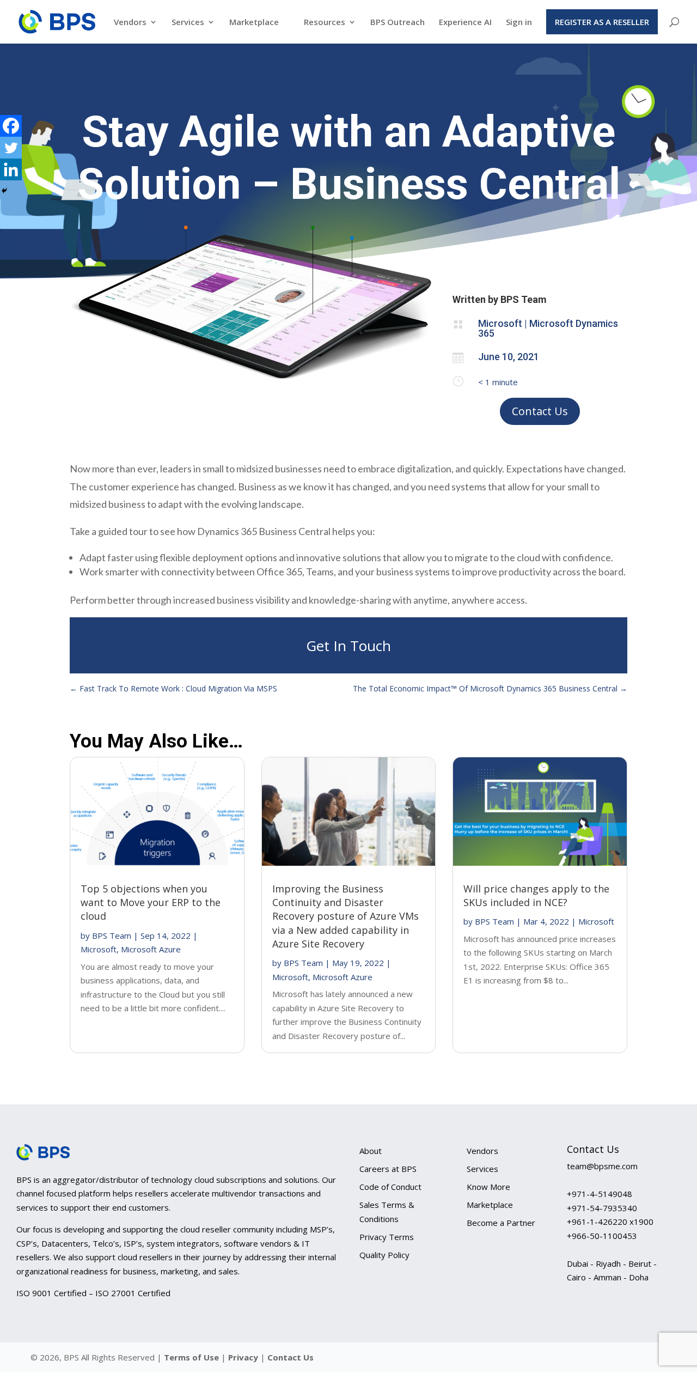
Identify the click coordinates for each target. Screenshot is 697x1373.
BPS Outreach (397, 22)
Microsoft (99, 949)
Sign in (519, 22)
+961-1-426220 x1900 (610, 1221)
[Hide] (4, 190)
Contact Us (540, 411)
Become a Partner (501, 1222)
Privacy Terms (386, 1236)
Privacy (244, 1357)
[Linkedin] (11, 169)
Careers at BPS (388, 1168)
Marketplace (254, 22)
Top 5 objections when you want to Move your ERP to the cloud (151, 902)
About (370, 1150)
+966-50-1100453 (602, 1235)
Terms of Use (191, 1357)
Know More (488, 1186)
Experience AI (465, 22)
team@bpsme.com (602, 1166)
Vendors (130, 22)
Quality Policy (384, 1254)
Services (188, 22)
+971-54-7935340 (602, 1207)
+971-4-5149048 (599, 1193)
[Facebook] (11, 126)
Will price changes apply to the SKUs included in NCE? (536, 895)
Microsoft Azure (151, 949)
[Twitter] (11, 148)
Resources (324, 22)
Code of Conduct (390, 1186)
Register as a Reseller (602, 22)
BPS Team (111, 935)
